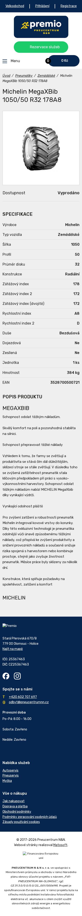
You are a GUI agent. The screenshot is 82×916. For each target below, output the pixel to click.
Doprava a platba (15, 806)
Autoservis (10, 770)
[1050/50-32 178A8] (41, 148)
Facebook (6, 676)
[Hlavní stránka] (41, 27)
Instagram (17, 676)
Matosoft (60, 845)
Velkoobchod (14, 6)
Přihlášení (42, 6)
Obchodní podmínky (17, 812)
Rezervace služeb (45, 47)
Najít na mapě (13, 649)
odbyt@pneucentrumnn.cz (29, 702)
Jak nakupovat (14, 801)
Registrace (69, 6)
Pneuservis (11, 776)
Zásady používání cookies (21, 822)
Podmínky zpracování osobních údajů (30, 817)
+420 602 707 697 (23, 697)
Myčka (7, 781)
